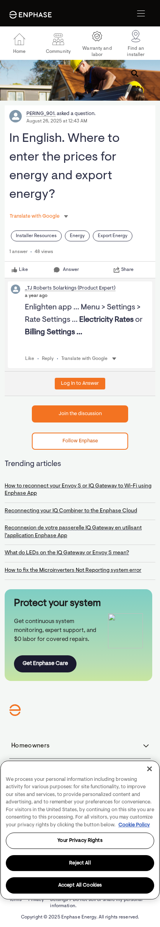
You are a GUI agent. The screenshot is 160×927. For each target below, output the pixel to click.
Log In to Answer (80, 383)
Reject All (79, 863)
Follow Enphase (80, 440)
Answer (71, 269)
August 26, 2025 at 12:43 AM (56, 121)
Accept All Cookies (80, 885)
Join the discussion (80, 413)
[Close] (149, 768)
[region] (80, 830)
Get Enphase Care (45, 664)
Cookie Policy (134, 824)
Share (127, 269)
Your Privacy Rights (79, 840)
